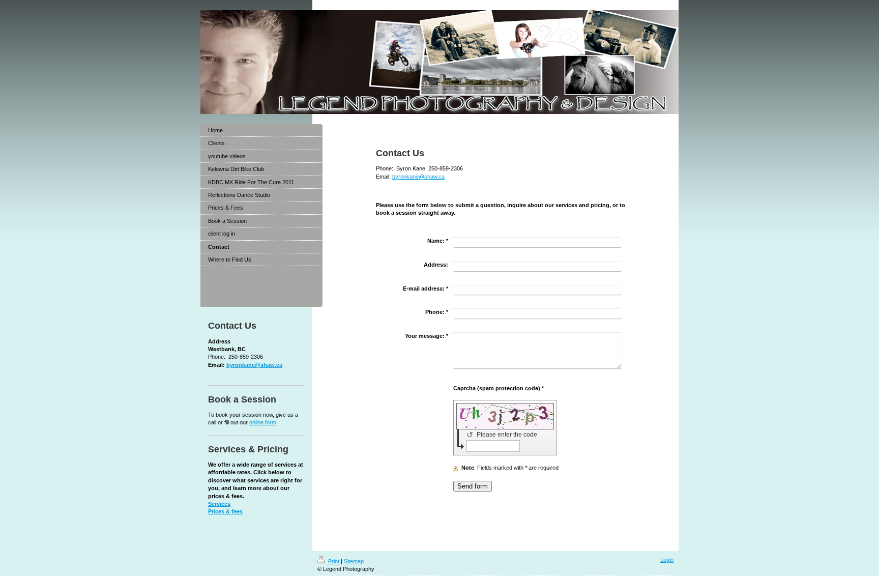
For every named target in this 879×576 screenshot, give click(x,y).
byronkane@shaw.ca (418, 177)
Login (666, 560)
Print (334, 561)
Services (219, 504)
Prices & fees (225, 511)
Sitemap (354, 561)
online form (262, 422)
